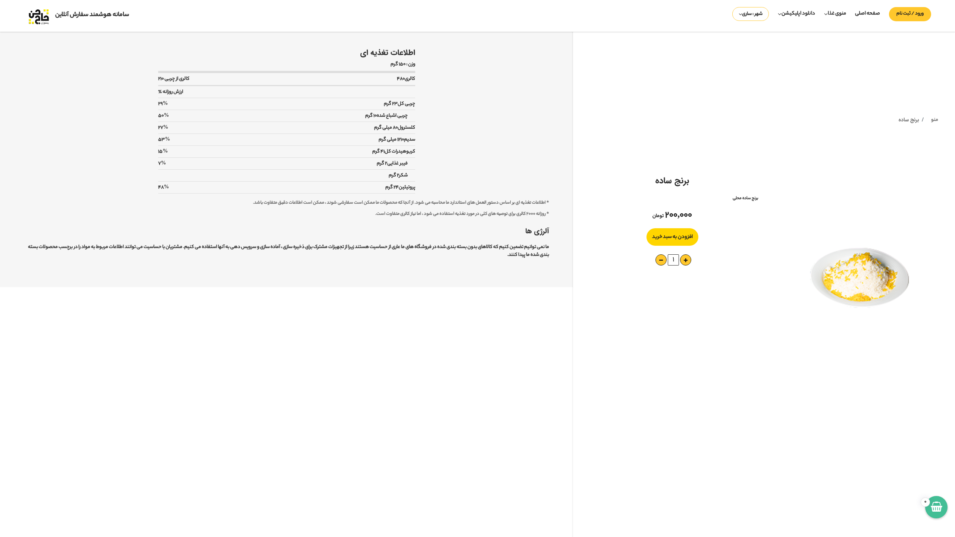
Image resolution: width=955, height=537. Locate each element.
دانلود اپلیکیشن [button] (798, 13)
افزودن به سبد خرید (672, 237)
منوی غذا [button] (837, 13)
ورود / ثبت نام (910, 14)
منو (934, 120)
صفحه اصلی (867, 13)
